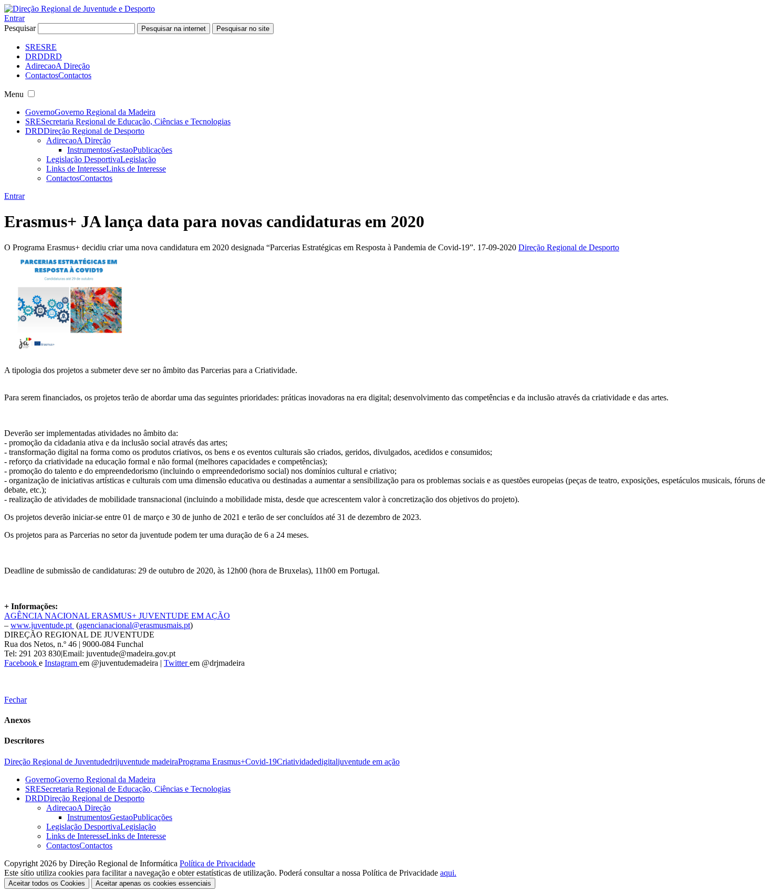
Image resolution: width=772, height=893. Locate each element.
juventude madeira (147, 761)
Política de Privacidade (217, 863)
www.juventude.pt (42, 625)
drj (112, 761)
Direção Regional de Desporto (568, 247)
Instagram (62, 662)
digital (327, 761)
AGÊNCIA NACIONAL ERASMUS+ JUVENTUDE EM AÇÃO (117, 615)
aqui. (448, 872)
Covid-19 (261, 761)
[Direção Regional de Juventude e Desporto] (79, 8)
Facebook (21, 662)
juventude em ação (369, 761)
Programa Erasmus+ (211, 761)
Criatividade (297, 761)
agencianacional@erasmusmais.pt (134, 625)
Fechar (15, 699)
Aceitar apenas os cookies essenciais (153, 883)
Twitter (177, 662)
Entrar (14, 18)
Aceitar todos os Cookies (46, 883)
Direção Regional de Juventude (56, 761)
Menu (14, 94)
